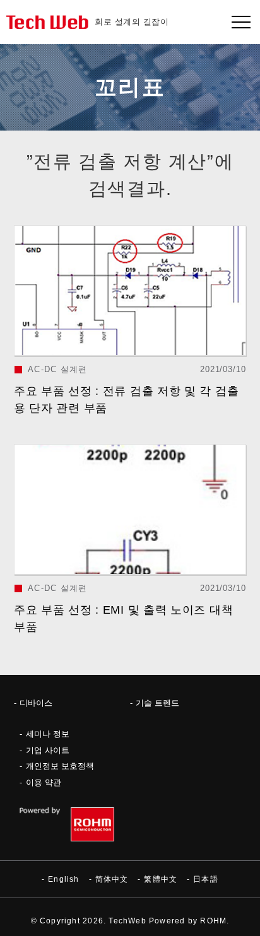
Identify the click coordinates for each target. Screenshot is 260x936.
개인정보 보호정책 (60, 766)
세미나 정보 (47, 734)
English (63, 879)
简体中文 (112, 879)
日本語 (205, 879)
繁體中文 (160, 879)
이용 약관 (43, 782)
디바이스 (36, 703)
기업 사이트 (47, 750)
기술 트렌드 (157, 703)
